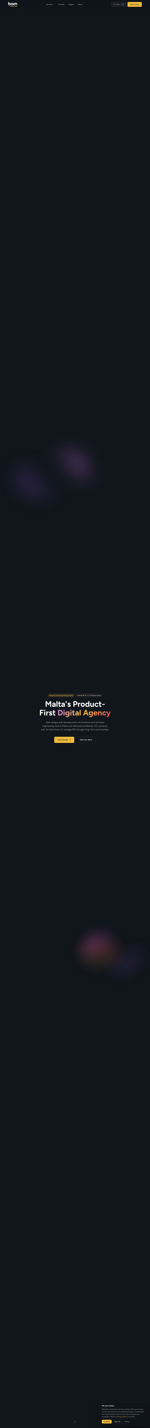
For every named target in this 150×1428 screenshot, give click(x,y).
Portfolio (61, 4)
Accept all (107, 1422)
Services (49, 4)
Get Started (63, 740)
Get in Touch (134, 4)
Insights (71, 4)
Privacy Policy (122, 1417)
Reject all (117, 1422)
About (80, 4)
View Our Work (86, 740)
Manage (127, 1422)
